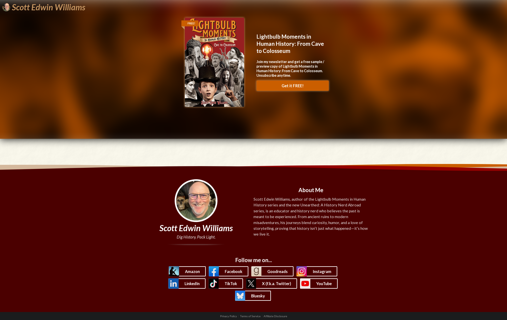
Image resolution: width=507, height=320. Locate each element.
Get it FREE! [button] (293, 85)
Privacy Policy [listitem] (228, 316)
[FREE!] (214, 62)
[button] (187, 271)
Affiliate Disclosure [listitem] (275, 316)
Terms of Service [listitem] (250, 316)
